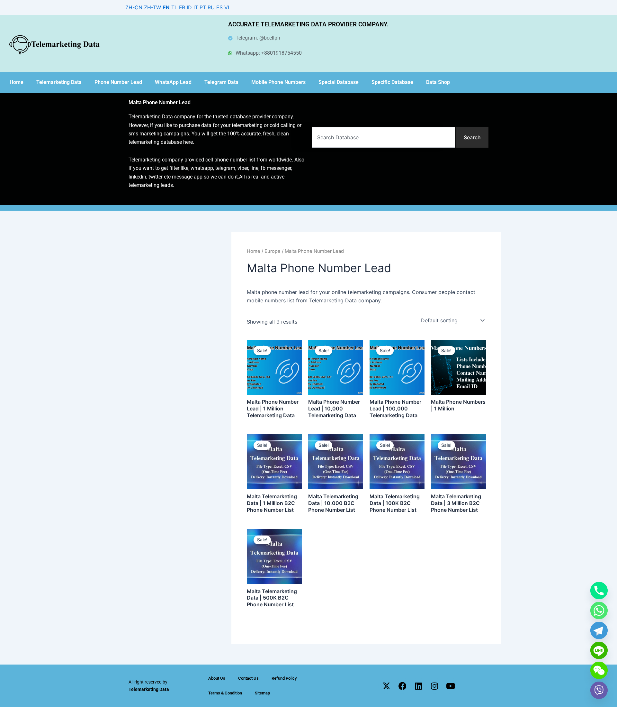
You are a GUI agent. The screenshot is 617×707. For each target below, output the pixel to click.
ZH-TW (152, 7)
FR (182, 7)
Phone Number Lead (118, 82)
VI (226, 7)
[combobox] (383, 137)
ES (219, 7)
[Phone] (599, 590)
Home (16, 82)
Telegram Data (221, 82)
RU (211, 7)
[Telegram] (599, 630)
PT (203, 7)
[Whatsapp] (599, 610)
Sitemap (262, 693)
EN (166, 7)
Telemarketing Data (59, 82)
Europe (272, 251)
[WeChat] (599, 670)
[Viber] (599, 690)
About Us (216, 678)
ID (189, 7)
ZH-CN (133, 7)
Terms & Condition (225, 693)
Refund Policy (284, 678)
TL (174, 7)
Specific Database (392, 82)
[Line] (599, 650)
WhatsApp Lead (173, 82)
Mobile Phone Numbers (278, 82)
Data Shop (438, 82)
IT (195, 7)
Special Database (338, 82)
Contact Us (248, 678)
